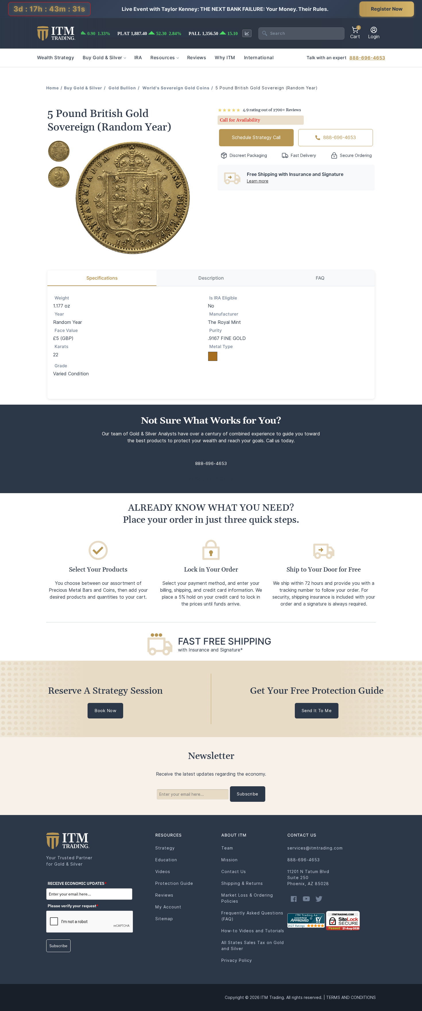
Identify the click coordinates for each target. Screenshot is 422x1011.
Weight (62, 298)
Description (211, 278)
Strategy (165, 848)
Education (166, 860)
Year (59, 314)
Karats (61, 346)
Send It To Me (317, 710)
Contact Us (233, 871)
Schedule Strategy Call (256, 137)
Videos (162, 871)
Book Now (105, 710)
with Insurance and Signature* (210, 650)
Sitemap (164, 918)
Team (227, 848)
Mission (229, 860)
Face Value (66, 330)
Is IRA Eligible (223, 298)
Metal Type (221, 346)
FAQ (320, 278)
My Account (168, 907)
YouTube (306, 898)
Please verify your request (73, 905)
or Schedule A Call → (211, 479)
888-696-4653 (367, 58)
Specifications (102, 278)
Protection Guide (174, 883)
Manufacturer (223, 314)
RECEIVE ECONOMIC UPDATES (77, 883)
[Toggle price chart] (246, 33)
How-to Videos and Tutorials (252, 931)
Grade (61, 365)
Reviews (164, 895)
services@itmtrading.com (315, 848)
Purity (215, 330)
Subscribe (58, 945)
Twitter (318, 898)
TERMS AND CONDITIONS (351, 997)
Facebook (293, 898)
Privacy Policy (236, 960)
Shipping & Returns (242, 883)
